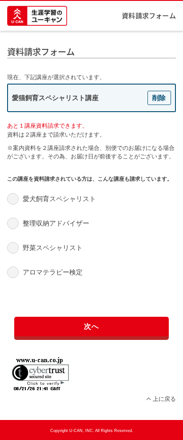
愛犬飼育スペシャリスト (59, 198)
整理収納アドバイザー (56, 223)
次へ (91, 326)
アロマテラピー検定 (53, 272)
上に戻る (164, 399)
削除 (159, 97)
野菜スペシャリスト (53, 247)
